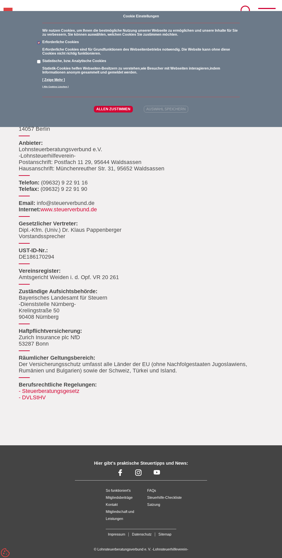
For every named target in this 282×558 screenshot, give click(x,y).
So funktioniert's (118, 490)
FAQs (151, 490)
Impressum (116, 534)
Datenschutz (142, 534)
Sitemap (164, 534)
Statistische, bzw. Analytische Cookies (74, 61)
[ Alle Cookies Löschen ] (55, 86)
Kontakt (112, 504)
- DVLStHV (32, 397)
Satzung (153, 504)
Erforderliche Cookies (60, 42)
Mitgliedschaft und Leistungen (120, 515)
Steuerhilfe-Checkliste (164, 497)
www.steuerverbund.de (69, 209)
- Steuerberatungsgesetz (49, 391)
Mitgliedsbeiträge (119, 497)
